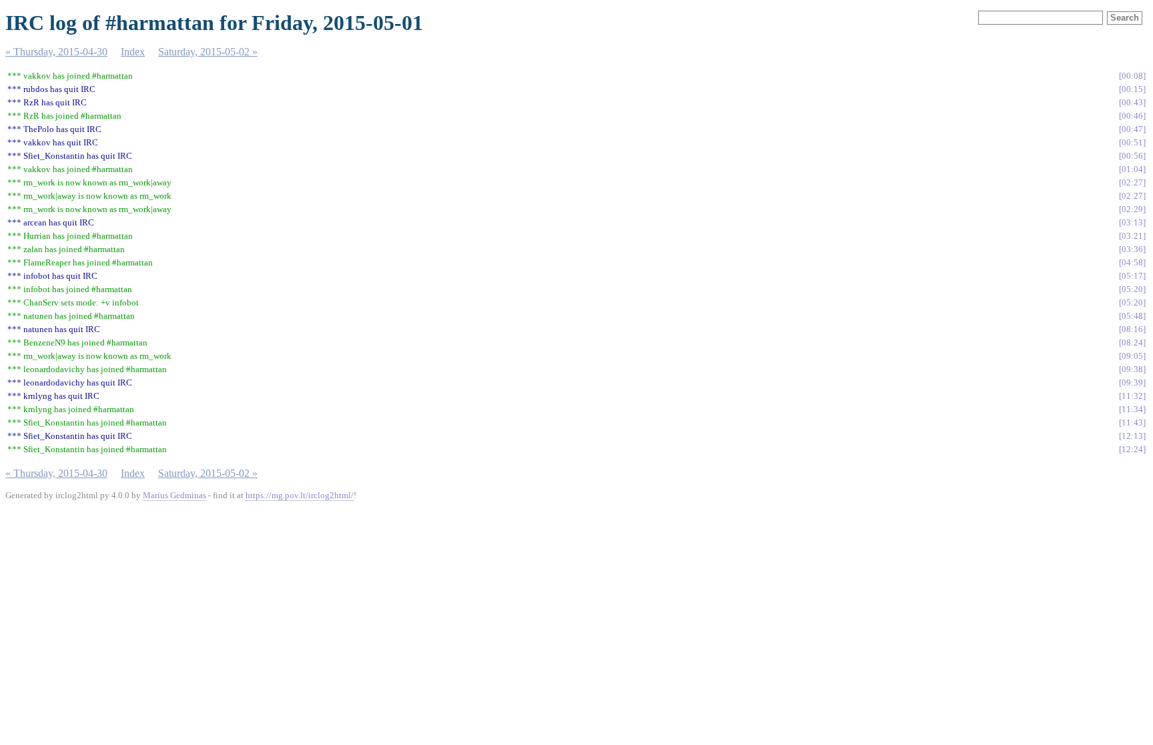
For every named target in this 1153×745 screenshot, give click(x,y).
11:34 (1132, 409)
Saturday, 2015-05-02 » (208, 51)
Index (133, 51)
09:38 (1132, 369)
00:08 (1132, 76)
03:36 (1132, 249)
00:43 (1132, 102)
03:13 (1132, 222)
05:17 (1132, 276)
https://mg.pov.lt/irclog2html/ (300, 495)
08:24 (1132, 342)
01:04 (1132, 169)
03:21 (1132, 236)
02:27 (1132, 182)
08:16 (1132, 329)
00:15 (1132, 89)
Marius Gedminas (174, 495)
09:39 (1132, 383)
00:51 (1132, 142)
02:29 (1132, 209)
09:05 (1132, 356)
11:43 (1132, 423)
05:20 (1132, 289)
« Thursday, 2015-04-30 (56, 51)
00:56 (1132, 156)
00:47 (1132, 129)
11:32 (1132, 396)
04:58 (1132, 262)
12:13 (1132, 436)
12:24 (1132, 449)
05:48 (1132, 316)
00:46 (1132, 116)
